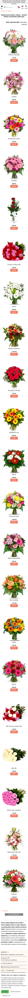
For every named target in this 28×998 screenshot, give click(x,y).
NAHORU (5, 911)
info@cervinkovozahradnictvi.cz (10, 967)
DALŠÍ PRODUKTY (14, 914)
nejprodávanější (14, 22)
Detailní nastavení (15, 991)
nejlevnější (23, 22)
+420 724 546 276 (7, 963)
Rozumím (4, 991)
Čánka (9, 11)
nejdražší (24, 24)
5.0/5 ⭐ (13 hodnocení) (7, 970)
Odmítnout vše (6, 995)
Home (3, 11)
